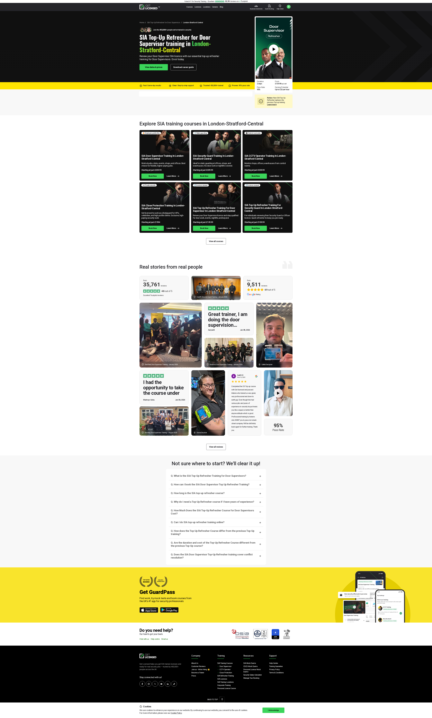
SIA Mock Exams (249, 663)
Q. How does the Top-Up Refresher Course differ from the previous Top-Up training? (212, 532)
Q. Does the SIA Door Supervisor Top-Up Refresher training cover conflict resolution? (212, 556)
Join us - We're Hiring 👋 (200, 669)
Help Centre (273, 663)
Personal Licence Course (226, 688)
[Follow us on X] (155, 684)
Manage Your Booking (251, 678)
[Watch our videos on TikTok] (174, 684)
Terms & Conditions (276, 673)
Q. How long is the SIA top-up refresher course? (198, 493)
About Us (194, 663)
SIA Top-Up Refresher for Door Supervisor (163, 22)
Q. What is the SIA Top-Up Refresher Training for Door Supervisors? (208, 475)
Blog (221, 7)
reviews (230, 1)
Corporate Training (224, 685)
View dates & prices (153, 67)
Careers (215, 7)
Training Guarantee (276, 666)
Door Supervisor (225, 666)
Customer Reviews (198, 666)
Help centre (155, 639)
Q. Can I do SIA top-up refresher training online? (197, 522)
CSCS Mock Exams (250, 666)
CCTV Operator (225, 669)
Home (142, 22)
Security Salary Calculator (252, 675)
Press (193, 676)
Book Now (153, 176)
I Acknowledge (273, 710)
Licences (198, 7)
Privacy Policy (274, 669)
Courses (189, 7)
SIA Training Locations (225, 682)
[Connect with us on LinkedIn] (168, 684)
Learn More (171, 176)
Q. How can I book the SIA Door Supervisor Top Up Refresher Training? (210, 484)
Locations (206, 7)
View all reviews (216, 447)
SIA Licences (222, 679)
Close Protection (225, 673)
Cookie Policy (176, 713)
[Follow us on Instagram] (149, 684)
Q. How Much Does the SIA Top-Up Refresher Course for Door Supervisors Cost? (212, 512)
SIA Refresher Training (225, 676)
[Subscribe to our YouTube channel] (161, 684)
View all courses (216, 241)
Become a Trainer (197, 673)
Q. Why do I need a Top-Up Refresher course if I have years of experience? (212, 501)
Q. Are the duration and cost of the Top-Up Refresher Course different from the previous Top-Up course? (213, 544)
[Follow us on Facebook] (142, 684)
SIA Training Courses (225, 663)
